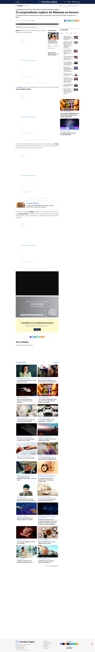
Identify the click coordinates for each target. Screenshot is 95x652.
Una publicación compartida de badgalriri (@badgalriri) (37, 82)
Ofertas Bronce (52, 314)
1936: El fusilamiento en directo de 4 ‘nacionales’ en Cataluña (68, 85)
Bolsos (22, 314)
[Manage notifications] (92, 644)
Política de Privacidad (48, 642)
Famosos (61, 5)
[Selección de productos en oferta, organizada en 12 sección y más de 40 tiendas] (37, 298)
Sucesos (76, 5)
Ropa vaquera (40, 314)
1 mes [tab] (71, 33)
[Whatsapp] (72, 21)
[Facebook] (65, 2)
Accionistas (46, 648)
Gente (20, 6)
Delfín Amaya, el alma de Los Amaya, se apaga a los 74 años (68, 74)
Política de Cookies (47, 644)
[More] (78, 21)
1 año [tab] (75, 33)
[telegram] (73, 644)
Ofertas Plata (52, 312)
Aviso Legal (46, 641)
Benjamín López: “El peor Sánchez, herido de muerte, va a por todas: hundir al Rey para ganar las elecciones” (68, 80)
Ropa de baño (33, 314)
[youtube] (66, 644)
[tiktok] (68, 644)
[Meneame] (76, 21)
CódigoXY (27, 6)
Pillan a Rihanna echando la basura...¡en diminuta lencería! (53, 54)
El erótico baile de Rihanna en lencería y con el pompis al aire (53, 41)
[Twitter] (67, 21)
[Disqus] (37, 586)
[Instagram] (72, 2)
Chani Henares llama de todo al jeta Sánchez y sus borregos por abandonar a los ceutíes (68, 58)
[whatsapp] (76, 2)
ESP (78, 1)
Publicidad (45, 645)
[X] (63, 644)
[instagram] (70, 644)
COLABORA (37, 329)
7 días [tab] (66, 33)
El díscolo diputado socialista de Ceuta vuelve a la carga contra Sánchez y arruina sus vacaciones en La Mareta (68, 91)
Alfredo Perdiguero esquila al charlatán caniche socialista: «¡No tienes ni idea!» (68, 38)
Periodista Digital (20, 20)
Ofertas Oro (51, 311)
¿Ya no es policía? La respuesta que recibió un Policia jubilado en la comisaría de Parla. (68, 63)
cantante (20, 87)
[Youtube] (68, 2)
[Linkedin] (69, 21)
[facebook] (61, 644)
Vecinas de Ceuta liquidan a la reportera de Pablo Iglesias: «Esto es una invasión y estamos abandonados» (68, 69)
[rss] (77, 644)
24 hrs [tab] (62, 33)
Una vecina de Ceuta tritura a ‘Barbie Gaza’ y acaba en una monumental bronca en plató (68, 52)
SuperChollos (52, 309)
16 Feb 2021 (26, 20)
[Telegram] (74, 2)
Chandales (27, 314)
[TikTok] (70, 2)
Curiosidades (71, 5)
